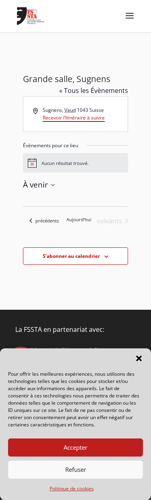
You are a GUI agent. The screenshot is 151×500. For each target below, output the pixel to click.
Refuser (75, 469)
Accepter (75, 447)
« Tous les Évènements (93, 90)
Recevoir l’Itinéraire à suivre (74, 117)
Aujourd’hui (78, 219)
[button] (139, 358)
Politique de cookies (72, 488)
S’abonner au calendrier (71, 256)
